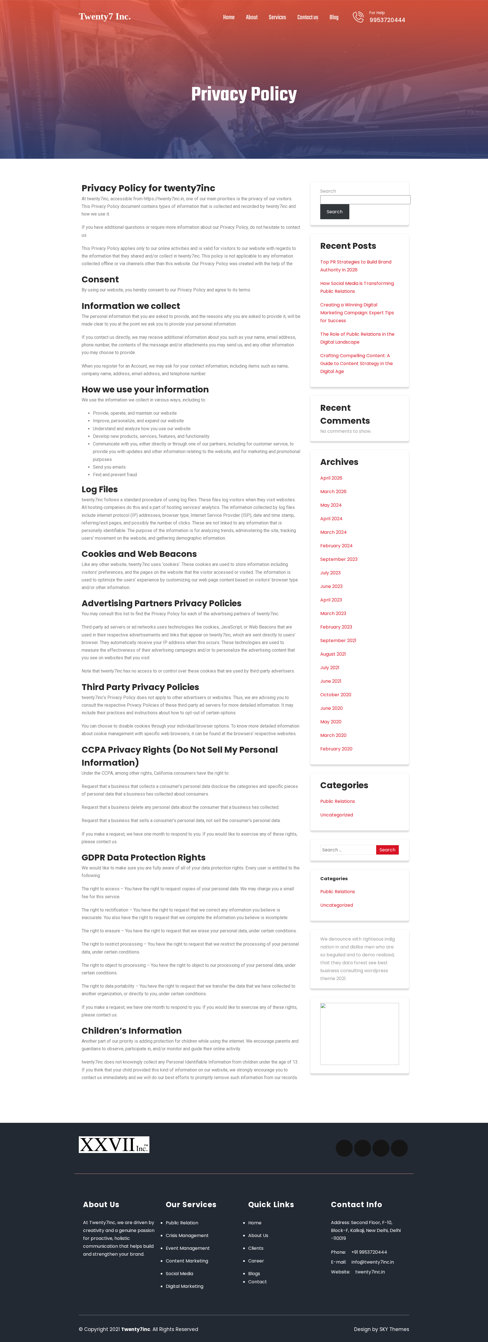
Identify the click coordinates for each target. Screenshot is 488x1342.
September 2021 (338, 640)
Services (277, 17)
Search (328, 191)
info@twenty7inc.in (373, 1262)
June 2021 (330, 681)
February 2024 (336, 545)
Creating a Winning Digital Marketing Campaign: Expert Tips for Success (357, 313)
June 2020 (331, 708)
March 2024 (333, 532)
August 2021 (333, 654)
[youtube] (380, 1148)
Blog (334, 17)
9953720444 (387, 17)
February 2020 (336, 749)
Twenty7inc (135, 1329)
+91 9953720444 (369, 1252)
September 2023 (339, 559)
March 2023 (333, 613)
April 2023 (331, 600)
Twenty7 (105, 16)
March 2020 (333, 735)
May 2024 (331, 505)
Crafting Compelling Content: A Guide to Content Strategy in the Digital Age (356, 363)
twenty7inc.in (369, 1272)
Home (229, 17)
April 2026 (331, 478)
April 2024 (331, 518)
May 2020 (330, 722)
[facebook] (344, 1148)
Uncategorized (336, 815)
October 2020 (335, 694)
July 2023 (330, 573)
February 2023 (336, 627)
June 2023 (331, 586)
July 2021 (329, 667)
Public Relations (337, 801)
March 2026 (333, 491)
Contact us (307, 17)
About (252, 17)
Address (340, 1222)
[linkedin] (399, 1148)
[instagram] (362, 1148)
